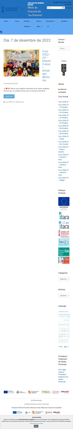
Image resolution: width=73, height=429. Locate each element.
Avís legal (14, 407)
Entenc (36, 426)
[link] (1, 32)
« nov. (60, 347)
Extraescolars (50, 21)
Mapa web (44, 407)
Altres (38, 26)
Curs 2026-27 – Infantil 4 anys (63, 164)
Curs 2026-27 (63, 102)
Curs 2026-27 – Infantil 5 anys (63, 172)
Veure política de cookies (36, 423)
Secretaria (64, 21)
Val (68, 8)
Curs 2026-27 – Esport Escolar (63, 149)
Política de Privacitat (23, 407)
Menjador (27, 26)
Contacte (50, 407)
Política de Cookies (35, 407)
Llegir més (9, 96)
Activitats (26, 21)
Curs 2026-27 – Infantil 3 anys (63, 157)
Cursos (17, 21)
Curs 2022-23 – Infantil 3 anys (15, 102)
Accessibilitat (57, 407)
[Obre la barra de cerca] (48, 26)
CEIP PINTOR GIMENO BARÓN (36, 4)
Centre (6, 21)
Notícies (38, 21)
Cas (71, 8)
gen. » (66, 347)
